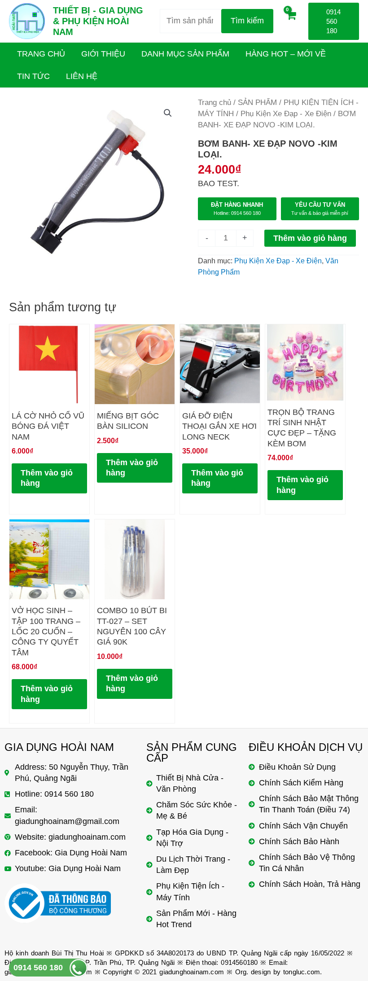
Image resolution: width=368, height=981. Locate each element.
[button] (168, 113)
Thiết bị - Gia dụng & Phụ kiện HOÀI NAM (98, 21)
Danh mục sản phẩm (185, 53)
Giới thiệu (103, 53)
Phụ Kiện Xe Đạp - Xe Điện (286, 113)
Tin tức (33, 76)
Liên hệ (81, 76)
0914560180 (239, 962)
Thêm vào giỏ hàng (310, 238)
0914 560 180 (38, 967)
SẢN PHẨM (257, 102)
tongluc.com (301, 972)
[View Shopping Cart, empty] (290, 21)
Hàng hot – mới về (285, 53)
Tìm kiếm (247, 20)
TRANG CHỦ (41, 53)
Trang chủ (214, 102)
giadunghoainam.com (191, 972)
